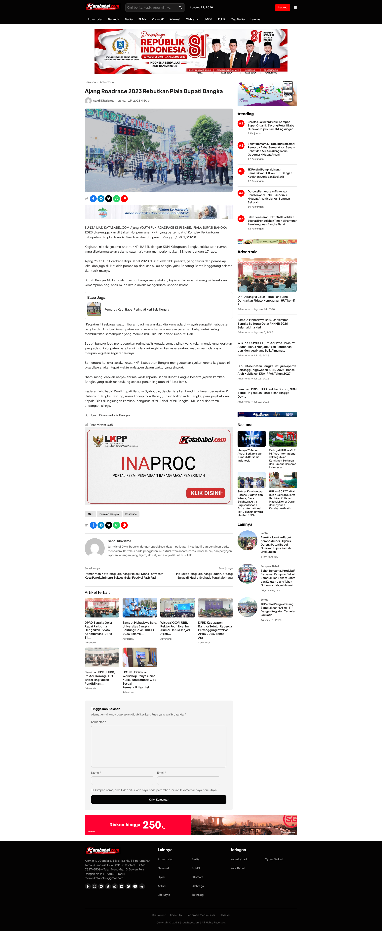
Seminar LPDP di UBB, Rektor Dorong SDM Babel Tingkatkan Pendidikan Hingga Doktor (267, 392)
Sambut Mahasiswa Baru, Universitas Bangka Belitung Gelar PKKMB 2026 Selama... (140, 628)
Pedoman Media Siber (201, 915)
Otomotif (158, 19)
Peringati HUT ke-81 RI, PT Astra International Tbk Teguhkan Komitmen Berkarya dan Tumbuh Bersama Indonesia (283, 458)
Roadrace (131, 514)
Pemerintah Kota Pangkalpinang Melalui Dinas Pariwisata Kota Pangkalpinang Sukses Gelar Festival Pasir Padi (124, 575)
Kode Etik (176, 915)
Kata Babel (238, 868)
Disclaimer (159, 915)
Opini (161, 877)
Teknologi (198, 895)
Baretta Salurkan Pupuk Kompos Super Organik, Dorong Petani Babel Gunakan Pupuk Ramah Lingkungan (271, 125)
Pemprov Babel (270, 566)
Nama (96, 773)
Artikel (162, 886)
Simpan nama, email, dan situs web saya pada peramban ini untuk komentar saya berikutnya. (156, 790)
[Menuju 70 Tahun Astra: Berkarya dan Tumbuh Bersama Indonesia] (252, 446)
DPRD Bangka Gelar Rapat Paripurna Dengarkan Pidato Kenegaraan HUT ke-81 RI (266, 300)
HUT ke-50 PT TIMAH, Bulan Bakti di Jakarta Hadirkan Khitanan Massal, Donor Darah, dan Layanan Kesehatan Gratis (282, 500)
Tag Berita (238, 19)
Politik (222, 19)
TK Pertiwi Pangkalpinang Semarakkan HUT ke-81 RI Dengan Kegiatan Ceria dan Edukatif (270, 173)
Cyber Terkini (274, 859)
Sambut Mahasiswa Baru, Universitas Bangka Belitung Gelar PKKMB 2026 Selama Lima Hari (263, 323)
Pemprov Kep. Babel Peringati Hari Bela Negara (136, 309)
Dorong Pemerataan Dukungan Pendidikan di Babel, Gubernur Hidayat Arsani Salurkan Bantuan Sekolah (269, 197)
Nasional (163, 868)
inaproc (282, 7)
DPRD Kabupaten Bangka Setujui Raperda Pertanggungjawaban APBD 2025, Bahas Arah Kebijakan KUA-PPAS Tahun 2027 (267, 369)
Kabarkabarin (239, 859)
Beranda (113, 19)
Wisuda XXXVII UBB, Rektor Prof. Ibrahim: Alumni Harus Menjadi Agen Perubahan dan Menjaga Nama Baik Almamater (266, 346)
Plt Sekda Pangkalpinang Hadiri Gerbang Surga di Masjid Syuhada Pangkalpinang (204, 575)
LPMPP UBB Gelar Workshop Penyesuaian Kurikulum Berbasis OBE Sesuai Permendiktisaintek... (139, 679)
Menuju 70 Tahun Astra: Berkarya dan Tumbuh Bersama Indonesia (250, 455)
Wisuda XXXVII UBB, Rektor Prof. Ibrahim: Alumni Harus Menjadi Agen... (175, 628)
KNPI (90, 514)
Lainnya (255, 19)
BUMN (142, 19)
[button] (124, 198)
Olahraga (192, 19)
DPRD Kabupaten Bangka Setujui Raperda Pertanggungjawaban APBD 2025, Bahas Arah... (215, 630)
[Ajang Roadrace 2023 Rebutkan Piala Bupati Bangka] (159, 191)
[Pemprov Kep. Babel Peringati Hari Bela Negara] (94, 315)
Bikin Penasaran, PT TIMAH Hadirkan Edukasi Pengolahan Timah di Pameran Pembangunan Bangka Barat (272, 220)
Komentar (98, 722)
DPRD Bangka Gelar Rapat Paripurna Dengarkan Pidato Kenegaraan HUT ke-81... (99, 630)
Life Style (164, 895)
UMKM (208, 19)
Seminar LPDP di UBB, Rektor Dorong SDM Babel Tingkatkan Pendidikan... (100, 677)
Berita (129, 19)
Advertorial (95, 19)
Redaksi (225, 915)
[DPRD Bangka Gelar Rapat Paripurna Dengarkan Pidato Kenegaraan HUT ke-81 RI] (102, 616)
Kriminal (175, 19)
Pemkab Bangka (109, 514)
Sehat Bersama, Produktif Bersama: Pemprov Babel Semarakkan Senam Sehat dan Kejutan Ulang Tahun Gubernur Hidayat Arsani (271, 149)
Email (161, 773)
